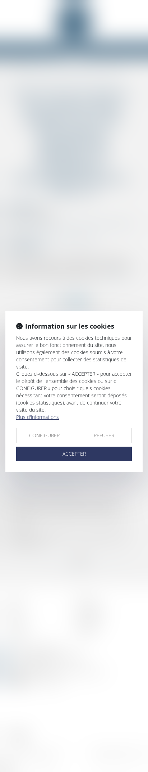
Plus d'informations (37, 417)
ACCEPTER (74, 453)
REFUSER (104, 435)
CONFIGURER (44, 435)
